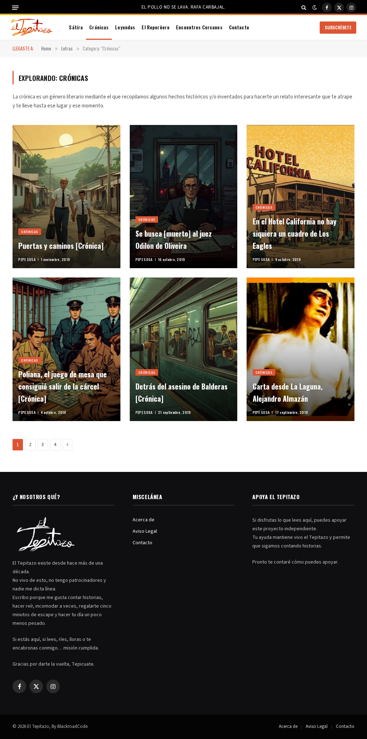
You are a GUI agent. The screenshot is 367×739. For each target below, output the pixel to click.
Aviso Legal (145, 531)
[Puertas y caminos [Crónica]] (66, 197)
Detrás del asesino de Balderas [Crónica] (181, 392)
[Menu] (15, 7)
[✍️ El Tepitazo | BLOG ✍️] (32, 27)
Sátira (76, 27)
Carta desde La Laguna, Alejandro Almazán (288, 392)
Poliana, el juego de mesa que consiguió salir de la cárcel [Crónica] (62, 386)
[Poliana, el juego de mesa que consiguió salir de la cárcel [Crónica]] (66, 349)
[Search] (304, 7)
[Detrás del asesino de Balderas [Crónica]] (184, 349)
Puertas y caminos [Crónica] (61, 245)
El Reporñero (156, 27)
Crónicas (99, 27)
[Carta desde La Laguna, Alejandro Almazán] (300, 349)
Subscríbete (338, 27)
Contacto (239, 27)
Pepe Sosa (26, 259)
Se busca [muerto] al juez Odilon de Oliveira (173, 239)
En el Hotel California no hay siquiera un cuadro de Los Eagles (295, 233)
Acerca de (143, 519)
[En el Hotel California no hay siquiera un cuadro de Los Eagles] (300, 197)
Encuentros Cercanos (199, 27)
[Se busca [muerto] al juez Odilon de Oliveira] (184, 197)
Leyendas (125, 27)
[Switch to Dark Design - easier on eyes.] (315, 7)
